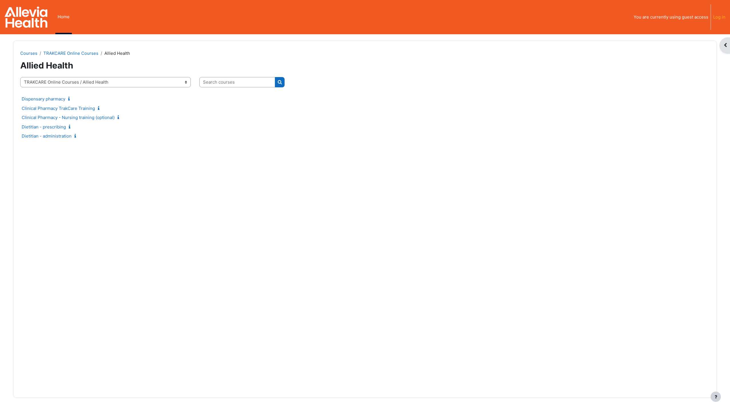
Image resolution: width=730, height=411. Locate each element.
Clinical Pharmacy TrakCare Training (58, 108)
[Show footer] (716, 397)
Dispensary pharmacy (43, 99)
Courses (28, 53)
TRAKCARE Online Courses (70, 53)
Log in (719, 17)
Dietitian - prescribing (44, 127)
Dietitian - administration (47, 136)
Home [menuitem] (64, 16)
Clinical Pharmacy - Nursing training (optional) (68, 117)
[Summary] (70, 99)
